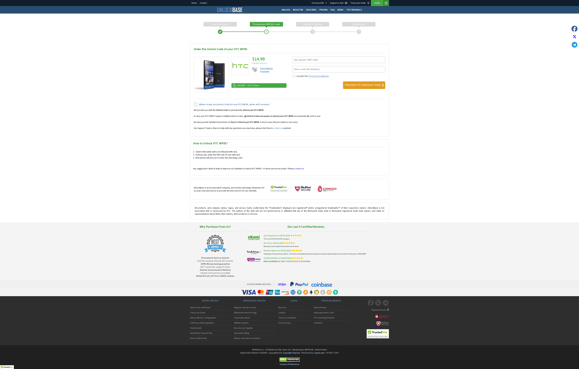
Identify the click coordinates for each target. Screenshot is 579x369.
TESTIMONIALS (354, 9)
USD (318, 3)
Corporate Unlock (242, 317)
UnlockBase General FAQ (201, 333)
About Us (282, 307)
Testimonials (196, 328)
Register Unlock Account (245, 307)
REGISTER (298, 9)
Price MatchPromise (266, 70)
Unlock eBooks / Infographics (203, 317)
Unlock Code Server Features (247, 338)
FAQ (333, 9)
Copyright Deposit (291, 352)
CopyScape (319, 352)
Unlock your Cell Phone (200, 307)
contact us (278, 128)
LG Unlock (318, 322)
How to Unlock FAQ (198, 338)
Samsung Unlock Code (324, 312)
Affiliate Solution (241, 322)
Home (194, 3)
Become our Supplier (243, 328)
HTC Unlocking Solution (324, 317)
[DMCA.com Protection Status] (289, 360)
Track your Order (198, 312)
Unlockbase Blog (241, 333)
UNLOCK (286, 9)
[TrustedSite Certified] (279, 188)
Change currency (259, 63)
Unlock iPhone (320, 307)
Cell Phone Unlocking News (202, 322)
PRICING (323, 9)
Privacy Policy (284, 322)
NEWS (340, 9)
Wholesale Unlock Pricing (245, 312)
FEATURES (311, 9)
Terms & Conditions (318, 76)
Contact (203, 3)
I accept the (312, 76)
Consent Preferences (289, 364)
